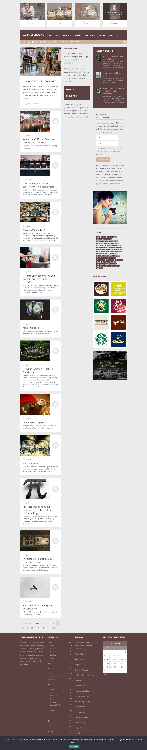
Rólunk (77, 733)
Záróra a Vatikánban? (34, 230)
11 (108, 659)
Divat (110, 35)
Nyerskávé (112, 258)
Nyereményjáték (81, 717)
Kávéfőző (100, 247)
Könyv (104, 237)
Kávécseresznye (114, 266)
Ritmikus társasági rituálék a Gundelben (38, 370)
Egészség (118, 249)
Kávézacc (117, 256)
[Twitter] (41, 42)
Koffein (103, 245)
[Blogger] (29, 42)
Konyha (109, 253)
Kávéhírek (89, 35)
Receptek (64, 42)
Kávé (37, 104)
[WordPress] (45, 42)
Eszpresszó (101, 249)
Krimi (98, 251)
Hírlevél (78, 680)
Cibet (98, 262)
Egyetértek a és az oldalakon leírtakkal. (109, 151)
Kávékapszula (102, 266)
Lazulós (50, 715)
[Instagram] (33, 42)
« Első (38, 623)
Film (111, 239)
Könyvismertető (102, 239)
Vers (52, 658)
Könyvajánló (112, 237)
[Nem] (144, 743)
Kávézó (118, 245)
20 (32, 628)
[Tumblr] (37, 42)
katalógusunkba (76, 72)
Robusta (100, 256)
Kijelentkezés (80, 707)
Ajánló (66, 35)
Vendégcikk (114, 241)
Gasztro (53, 35)
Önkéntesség (80, 722)
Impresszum (80, 685)
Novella (53, 652)
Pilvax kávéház (30, 463)
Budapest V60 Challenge (39, 81)
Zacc (105, 258)
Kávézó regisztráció (83, 701)
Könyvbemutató (102, 241)
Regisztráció (80, 728)
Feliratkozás (102, 160)
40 (43, 628)
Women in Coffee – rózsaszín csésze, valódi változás (38, 141)
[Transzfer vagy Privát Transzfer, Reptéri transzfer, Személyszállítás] (110, 379)
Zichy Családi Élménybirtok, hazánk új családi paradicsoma (113, 91)
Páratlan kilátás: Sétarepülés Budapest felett (38, 607)
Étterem (112, 251)
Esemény (51, 679)
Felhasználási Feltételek (115, 148)
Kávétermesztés (111, 264)
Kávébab (119, 251)
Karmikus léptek (31, 327)
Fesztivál (111, 245)
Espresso (105, 262)
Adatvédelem (80, 654)
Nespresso (110, 260)
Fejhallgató (100, 253)
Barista (99, 258)
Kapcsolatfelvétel (82, 696)
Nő (48, 721)
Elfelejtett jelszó (81, 670)
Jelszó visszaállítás (82, 691)
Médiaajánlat (80, 712)
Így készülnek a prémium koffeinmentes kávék (38, 560)
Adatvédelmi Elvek (106, 152)
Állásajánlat (79, 659)
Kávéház (100, 243)
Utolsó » (55, 628)
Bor (98, 245)
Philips (115, 253)
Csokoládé (108, 256)
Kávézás (108, 243)
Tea (113, 247)
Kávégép (100, 268)
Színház (53, 655)
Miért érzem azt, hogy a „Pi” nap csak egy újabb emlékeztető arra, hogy (38, 510)
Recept (119, 247)
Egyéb (49, 674)
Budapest (110, 249)
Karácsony (116, 243)
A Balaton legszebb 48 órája (112, 74)
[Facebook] (25, 42)
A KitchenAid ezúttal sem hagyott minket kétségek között (38, 185)
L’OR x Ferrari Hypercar (35, 422)
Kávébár (113, 262)
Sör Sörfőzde (55, 705)
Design (102, 35)
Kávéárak (100, 264)
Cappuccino (101, 260)
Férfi (49, 684)
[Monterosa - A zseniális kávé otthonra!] (110, 224)
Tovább (32, 23)
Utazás (78, 35)
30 (38, 628)
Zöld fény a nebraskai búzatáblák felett (113, 57)
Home (55, 42)
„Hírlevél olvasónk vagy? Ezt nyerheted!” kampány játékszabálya (86, 645)
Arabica (108, 247)
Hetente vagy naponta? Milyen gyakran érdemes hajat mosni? (39, 279)
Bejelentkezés (75, 42)
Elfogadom (74, 746)
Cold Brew (119, 260)
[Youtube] (49, 42)
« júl (104, 674)
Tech (119, 35)
